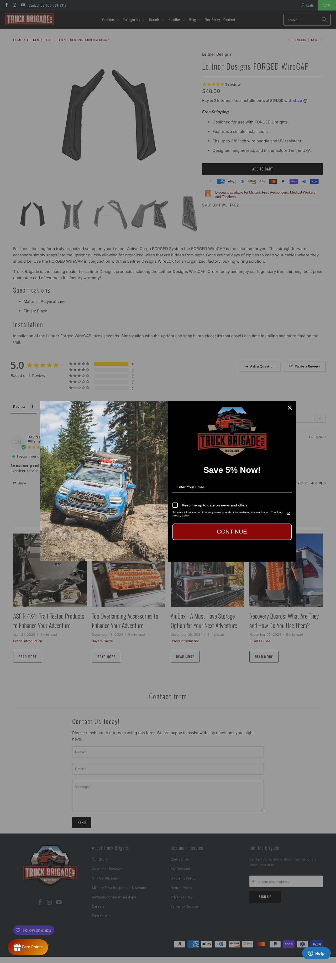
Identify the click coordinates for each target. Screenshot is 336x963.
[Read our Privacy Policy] (288, 513)
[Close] (290, 407)
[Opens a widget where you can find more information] (316, 953)
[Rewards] (28, 947)
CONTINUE (232, 531)
